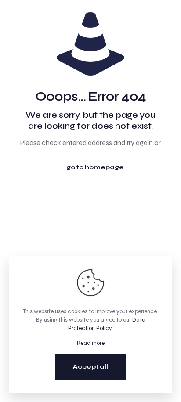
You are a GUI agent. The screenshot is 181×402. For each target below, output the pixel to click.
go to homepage (95, 167)
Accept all (90, 366)
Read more (91, 343)
